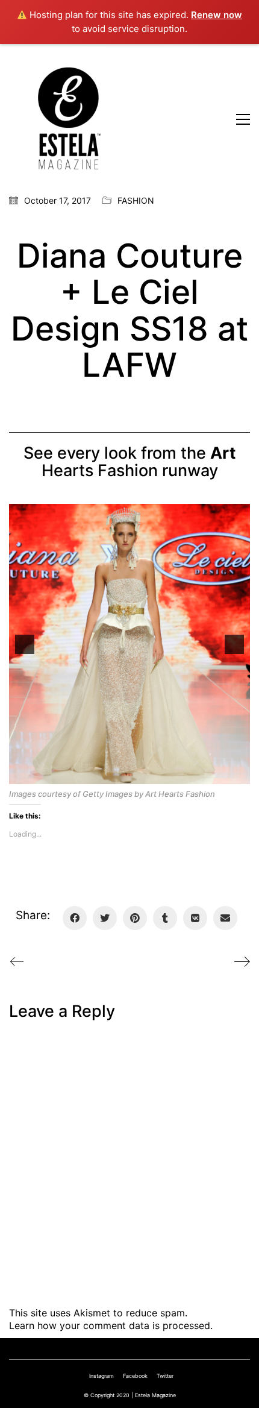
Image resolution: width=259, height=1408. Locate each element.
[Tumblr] (165, 918)
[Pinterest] (135, 918)
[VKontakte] (195, 918)
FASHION (135, 200)
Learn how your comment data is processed (109, 1325)
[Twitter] (105, 918)
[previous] (24, 644)
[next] (234, 644)
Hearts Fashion (139, 462)
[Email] (225, 918)
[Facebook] (75, 918)
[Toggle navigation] (243, 119)
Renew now (216, 14)
